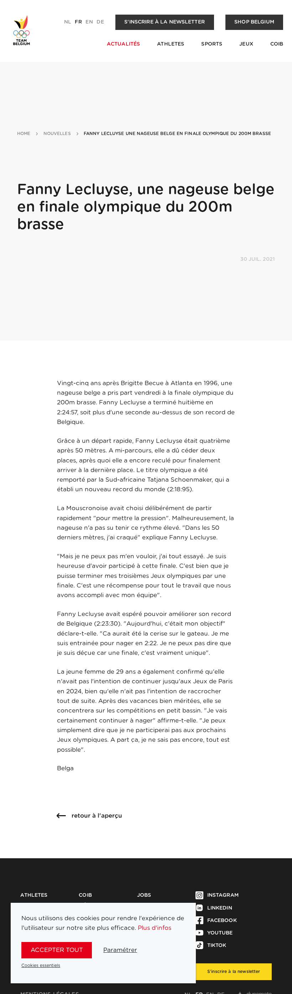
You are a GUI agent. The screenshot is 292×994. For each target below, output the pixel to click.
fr (78, 22)
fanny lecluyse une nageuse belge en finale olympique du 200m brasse (177, 133)
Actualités (123, 44)
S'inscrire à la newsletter (164, 22)
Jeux (246, 44)
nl (67, 22)
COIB (276, 44)
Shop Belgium (254, 22)
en (89, 22)
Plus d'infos (154, 928)
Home (23, 133)
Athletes (170, 44)
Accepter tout (57, 950)
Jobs (144, 895)
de (100, 22)
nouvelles (57, 133)
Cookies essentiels (40, 965)
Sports (211, 44)
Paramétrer (120, 950)
